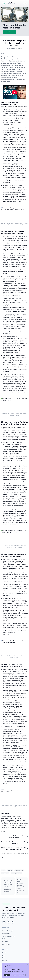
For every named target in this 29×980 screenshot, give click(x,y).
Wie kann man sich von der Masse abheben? (13, 858)
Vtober (4, 939)
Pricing (4, 952)
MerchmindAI (6, 944)
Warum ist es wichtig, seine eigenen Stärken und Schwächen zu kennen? (13, 848)
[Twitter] (4, 922)
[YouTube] (8, 922)
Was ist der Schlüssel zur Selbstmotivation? (13, 853)
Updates (4, 960)
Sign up (7, 975)
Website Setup (6, 933)
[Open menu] (25, 3)
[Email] (12, 922)
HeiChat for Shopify (8, 931)
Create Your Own (9, 32)
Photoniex (5, 941)
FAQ (3, 955)
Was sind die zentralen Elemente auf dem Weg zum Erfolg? (14, 836)
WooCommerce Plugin (8, 936)
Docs (3, 958)
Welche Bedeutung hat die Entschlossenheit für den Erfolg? (13, 842)
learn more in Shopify (18, 975)
